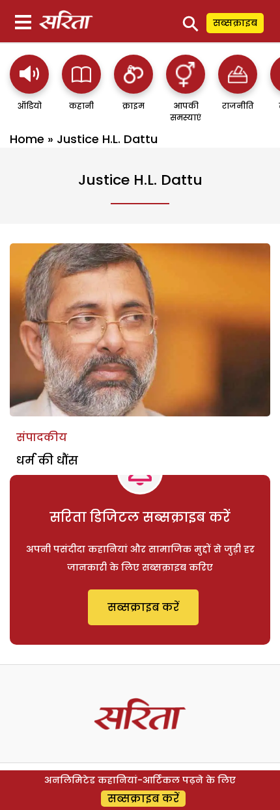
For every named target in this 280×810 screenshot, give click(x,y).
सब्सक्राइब (235, 22)
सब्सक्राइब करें (143, 607)
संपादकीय (41, 437)
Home (27, 139)
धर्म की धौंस (47, 460)
